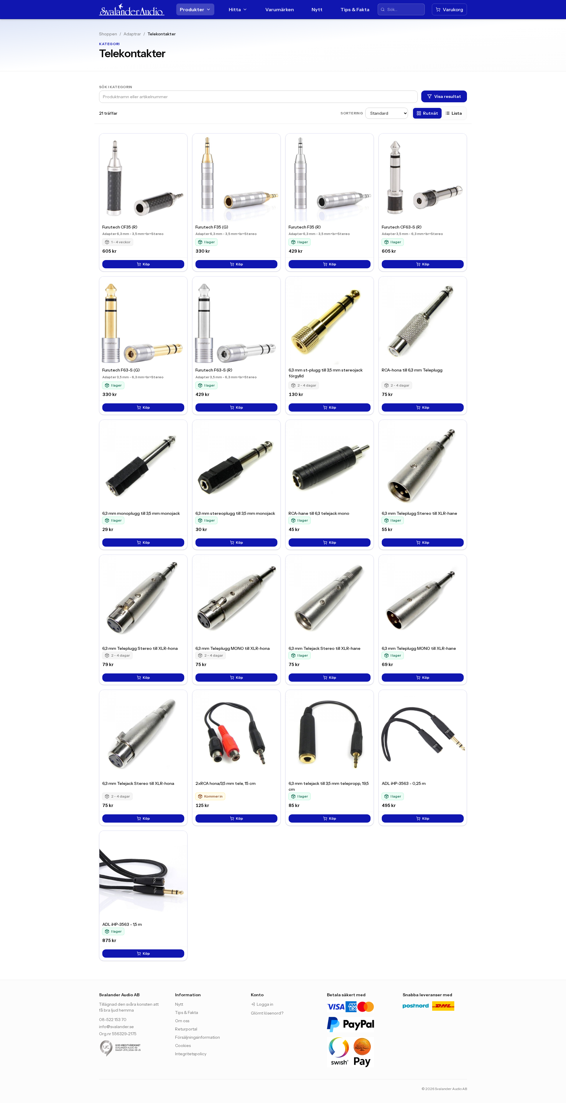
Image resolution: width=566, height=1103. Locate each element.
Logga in (265, 1004)
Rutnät (430, 113)
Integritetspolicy (190, 1053)
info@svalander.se (116, 1026)
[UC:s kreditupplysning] (131, 1048)
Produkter (192, 9)
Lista (457, 113)
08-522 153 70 (112, 1019)
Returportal (186, 1029)
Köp (146, 264)
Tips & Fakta (354, 9)
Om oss (182, 1020)
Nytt (317, 9)
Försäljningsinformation (197, 1037)
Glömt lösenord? (267, 1013)
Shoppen (108, 34)
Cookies (183, 1045)
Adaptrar (132, 34)
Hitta (235, 9)
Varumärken (279, 9)
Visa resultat (447, 96)
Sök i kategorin (115, 87)
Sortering (351, 113)
